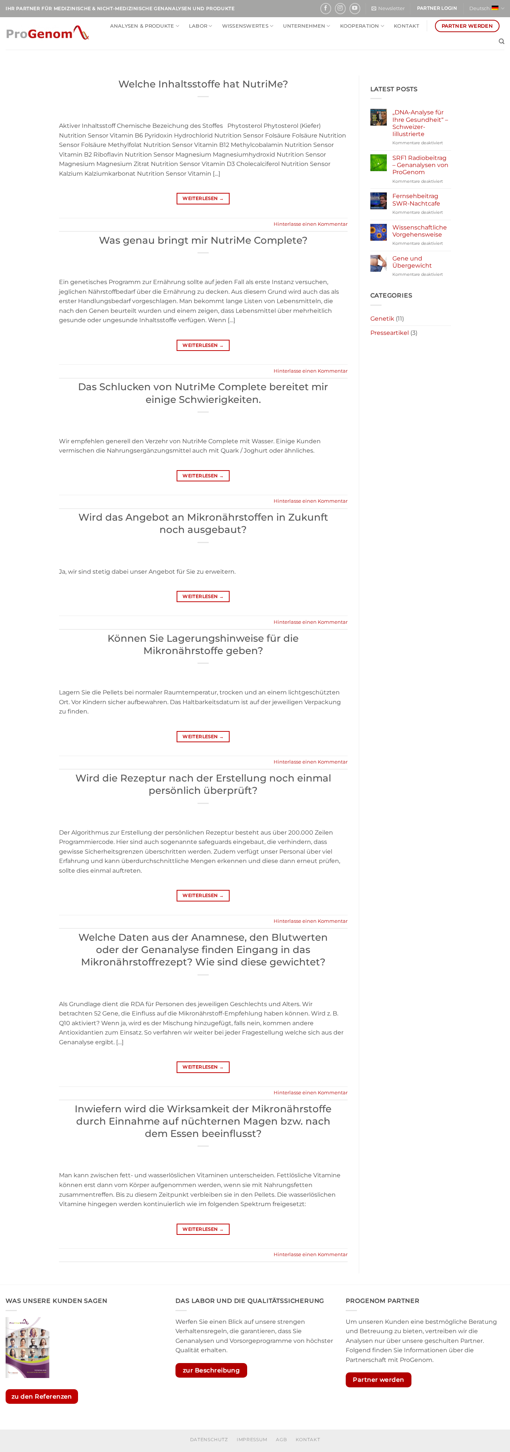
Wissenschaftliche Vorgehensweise (419, 231)
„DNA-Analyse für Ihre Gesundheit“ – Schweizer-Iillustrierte (420, 123)
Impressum (252, 1439)
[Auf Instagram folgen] (340, 8)
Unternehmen (304, 26)
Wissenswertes (245, 26)
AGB (281, 1439)
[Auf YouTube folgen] (354, 8)
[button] (388, 8)
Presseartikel (389, 332)
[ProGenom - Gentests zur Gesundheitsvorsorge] (47, 33)
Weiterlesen (203, 198)
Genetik (382, 318)
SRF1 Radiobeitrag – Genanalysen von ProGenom (420, 165)
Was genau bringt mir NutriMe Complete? (203, 240)
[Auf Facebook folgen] (325, 8)
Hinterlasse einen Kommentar (311, 224)
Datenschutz (209, 1439)
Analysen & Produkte (142, 26)
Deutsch (479, 8)
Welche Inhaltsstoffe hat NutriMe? (203, 84)
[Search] (501, 41)
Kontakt (406, 26)
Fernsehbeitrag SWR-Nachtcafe (416, 199)
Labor (198, 26)
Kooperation (359, 26)
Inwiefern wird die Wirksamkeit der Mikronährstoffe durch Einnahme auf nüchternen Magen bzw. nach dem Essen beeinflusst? (203, 1121)
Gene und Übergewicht (412, 262)
